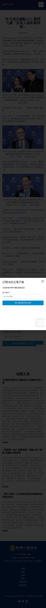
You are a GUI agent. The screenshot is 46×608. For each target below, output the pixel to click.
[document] (23, 304)
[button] (43, 281)
